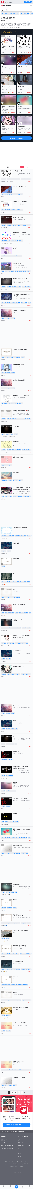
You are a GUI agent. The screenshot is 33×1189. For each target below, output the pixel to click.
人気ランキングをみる (16, 138)
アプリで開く (28, 1)
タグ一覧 (3, 1142)
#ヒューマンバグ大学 (9, 13)
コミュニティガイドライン (24, 1161)
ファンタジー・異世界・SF (24, 1145)
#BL (23, 13)
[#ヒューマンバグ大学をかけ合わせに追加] (18, 13)
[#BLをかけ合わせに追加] (28, 13)
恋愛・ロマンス (21, 1140)
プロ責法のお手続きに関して (22, 1164)
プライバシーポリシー (14, 1166)
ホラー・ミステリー (22, 1148)
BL (18, 1151)
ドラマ (19, 1153)
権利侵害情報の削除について (10, 1164)
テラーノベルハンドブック (13, 1161)
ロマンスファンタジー (22, 1142)
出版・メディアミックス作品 (7, 1148)
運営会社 (21, 1166)
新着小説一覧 (4, 1140)
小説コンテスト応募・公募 (7, 1145)
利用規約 (5, 1161)
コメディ (20, 1156)
